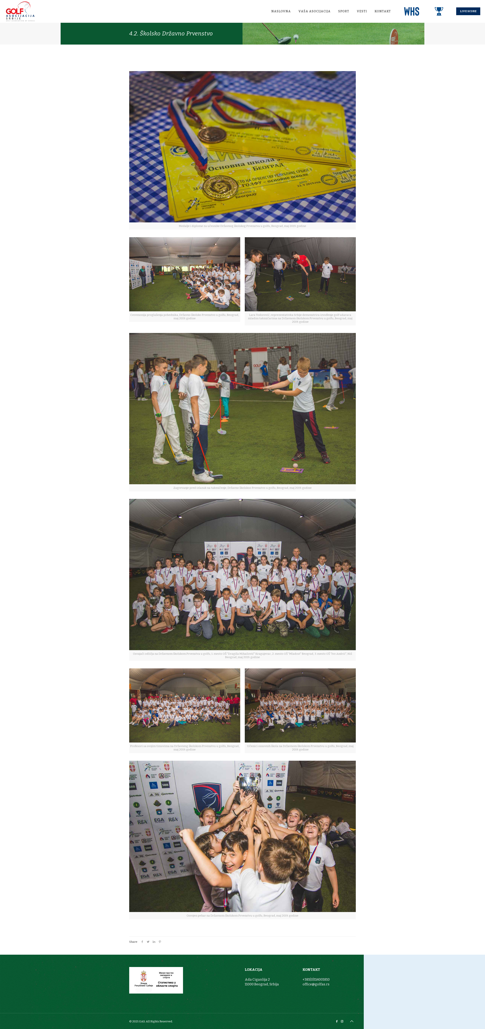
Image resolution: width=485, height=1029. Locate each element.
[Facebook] (337, 1021)
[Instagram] (342, 1021)
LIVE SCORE (468, 11)
